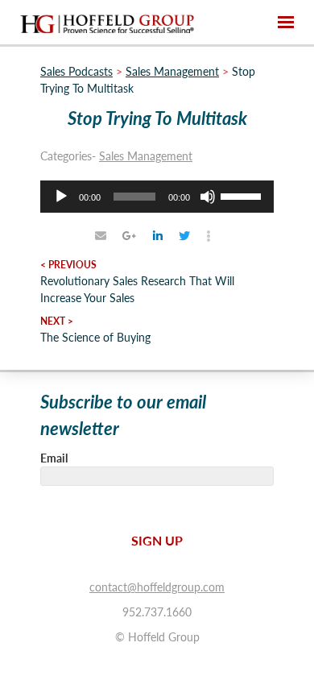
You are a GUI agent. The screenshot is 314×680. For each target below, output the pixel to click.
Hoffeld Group (107, 22)
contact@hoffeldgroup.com (157, 586)
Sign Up (157, 540)
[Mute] (208, 197)
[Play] (61, 197)
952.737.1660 (157, 611)
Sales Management (145, 155)
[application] (157, 196)
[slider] (243, 194)
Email (54, 458)
